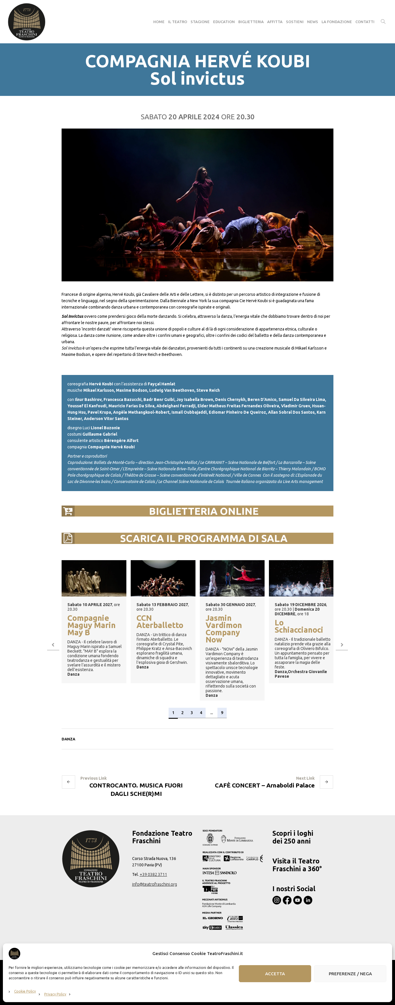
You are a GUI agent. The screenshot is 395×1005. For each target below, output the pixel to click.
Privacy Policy (55, 994)
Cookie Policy (25, 991)
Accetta (275, 973)
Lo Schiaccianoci (299, 626)
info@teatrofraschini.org (154, 884)
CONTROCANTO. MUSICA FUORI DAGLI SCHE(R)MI (136, 789)
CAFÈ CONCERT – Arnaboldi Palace (265, 785)
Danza (68, 739)
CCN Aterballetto (159, 621)
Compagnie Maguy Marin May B (91, 625)
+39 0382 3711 (153, 874)
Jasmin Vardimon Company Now (224, 629)
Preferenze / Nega (350, 973)
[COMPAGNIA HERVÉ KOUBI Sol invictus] (197, 205)
